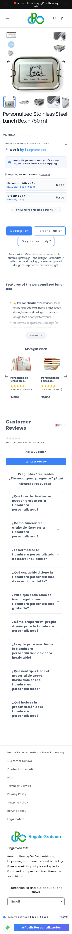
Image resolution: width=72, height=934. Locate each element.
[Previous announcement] (7, 5)
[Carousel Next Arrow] (63, 61)
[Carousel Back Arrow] (8, 61)
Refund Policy (16, 811)
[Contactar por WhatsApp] (7, 928)
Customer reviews (20, 761)
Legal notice (15, 819)
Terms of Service (19, 786)
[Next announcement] (65, 5)
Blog (10, 777)
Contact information (21, 769)
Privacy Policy (16, 794)
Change (45, 174)
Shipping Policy (17, 802)
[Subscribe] (60, 901)
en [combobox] (60, 425)
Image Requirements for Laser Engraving (35, 752)
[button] (7, 18)
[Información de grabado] (66, 144)
